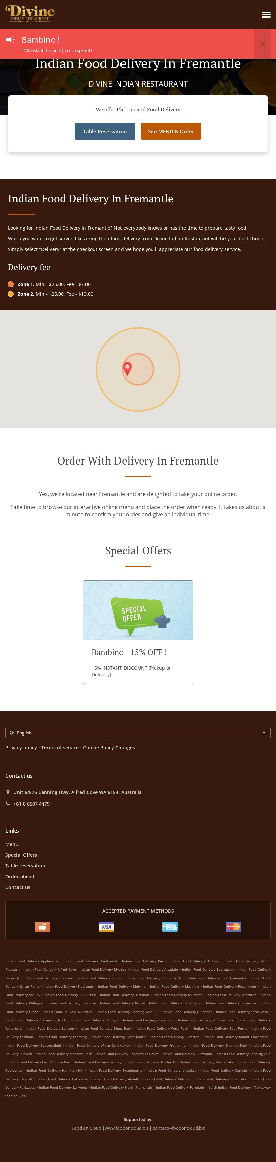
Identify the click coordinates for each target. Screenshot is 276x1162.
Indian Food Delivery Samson (50, 1028)
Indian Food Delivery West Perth (162, 1028)
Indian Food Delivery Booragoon (208, 969)
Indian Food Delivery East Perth (220, 1028)
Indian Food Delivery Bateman (124, 994)
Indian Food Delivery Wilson (166, 1078)
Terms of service (60, 747)
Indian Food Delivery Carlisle (223, 1070)
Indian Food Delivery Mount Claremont (236, 1036)
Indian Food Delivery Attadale (154, 969)
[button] (266, 15)
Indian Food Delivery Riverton (174, 1036)
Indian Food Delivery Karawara (231, 1003)
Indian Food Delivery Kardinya (71, 1003)
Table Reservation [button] (105, 131)
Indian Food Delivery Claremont (148, 1020)
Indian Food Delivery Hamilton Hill (55, 1070)
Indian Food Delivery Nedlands (68, 986)
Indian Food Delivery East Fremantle (216, 978)
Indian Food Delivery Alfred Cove (50, 969)
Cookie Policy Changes (109, 747)
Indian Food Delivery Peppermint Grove (127, 1053)
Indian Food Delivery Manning (174, 986)
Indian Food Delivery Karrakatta (242, 1011)
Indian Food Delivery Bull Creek (70, 994)
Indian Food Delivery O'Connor (187, 1011)
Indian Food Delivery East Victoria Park (39, 1062)
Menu (12, 844)
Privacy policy (21, 747)
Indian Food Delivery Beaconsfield (33, 1045)
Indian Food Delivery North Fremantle (121, 1087)
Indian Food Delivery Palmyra (95, 1020)
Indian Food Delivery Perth (144, 961)
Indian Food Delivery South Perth (153, 978)
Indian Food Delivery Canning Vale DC (127, 1011)
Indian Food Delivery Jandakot (171, 1070)
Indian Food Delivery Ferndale (180, 1087)
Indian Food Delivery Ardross (195, 961)
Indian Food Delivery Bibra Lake (220, 1078)
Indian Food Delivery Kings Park (105, 1028)
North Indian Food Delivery (230, 1087)
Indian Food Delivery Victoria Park (205, 1020)
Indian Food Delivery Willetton (67, 1011)
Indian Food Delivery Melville (122, 986)
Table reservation (25, 865)
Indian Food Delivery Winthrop (231, 994)
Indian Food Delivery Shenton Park (218, 1045)
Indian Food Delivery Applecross (32, 961)
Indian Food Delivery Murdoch (177, 994)
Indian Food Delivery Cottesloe (62, 1078)
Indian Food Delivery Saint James (118, 1036)
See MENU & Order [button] (171, 131)
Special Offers (21, 855)
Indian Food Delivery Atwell (115, 1078)
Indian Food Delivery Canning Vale (243, 1053)
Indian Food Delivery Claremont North (36, 1020)
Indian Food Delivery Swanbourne (115, 1070)
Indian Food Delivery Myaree (103, 969)
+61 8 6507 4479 (31, 804)
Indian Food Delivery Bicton (122, 1003)
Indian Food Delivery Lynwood (63, 1087)
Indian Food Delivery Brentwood (90, 961)
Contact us (17, 887)
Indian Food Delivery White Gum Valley (97, 1045)
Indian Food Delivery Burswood (187, 1053)
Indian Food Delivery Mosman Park (64, 1053)
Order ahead (19, 876)
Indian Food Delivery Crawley (48, 978)
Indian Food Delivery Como (99, 978)
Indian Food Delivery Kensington (175, 1003)
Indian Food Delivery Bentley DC (151, 1062)
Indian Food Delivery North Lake (207, 1062)
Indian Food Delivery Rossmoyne (229, 986)
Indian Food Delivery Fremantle (160, 1045)
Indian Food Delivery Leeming (62, 1036)
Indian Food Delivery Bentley (98, 1062)
